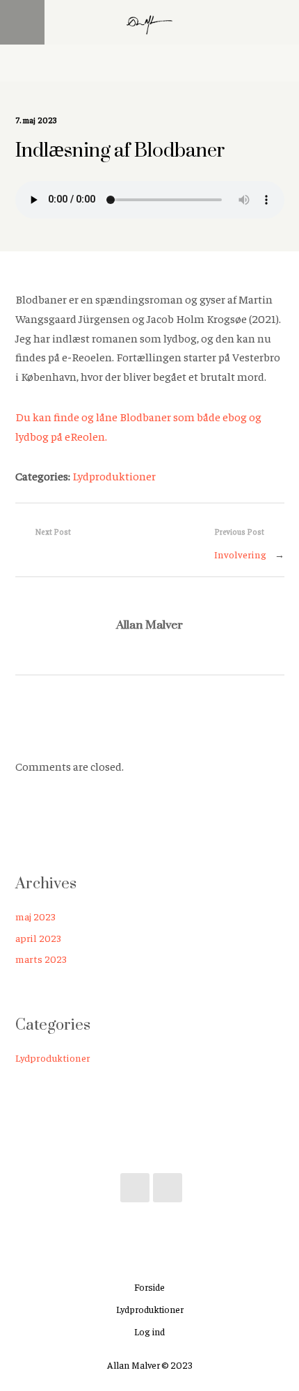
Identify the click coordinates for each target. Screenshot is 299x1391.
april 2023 (38, 938)
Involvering (240, 554)
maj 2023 (35, 916)
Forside (149, 1286)
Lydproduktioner (114, 476)
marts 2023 (41, 958)
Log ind (149, 1331)
